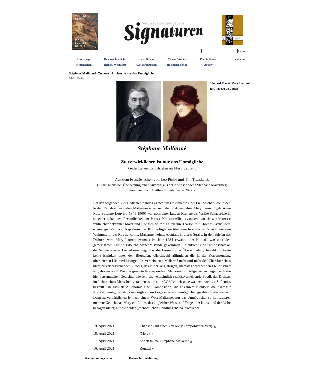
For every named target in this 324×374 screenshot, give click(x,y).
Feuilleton (239, 59)
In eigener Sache (177, 64)
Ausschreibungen (146, 64)
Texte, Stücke (146, 59)
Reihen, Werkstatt (115, 64)
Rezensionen (84, 64)
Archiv (208, 64)
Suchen (242, 50)
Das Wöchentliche (115, 59)
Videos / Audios (177, 59)
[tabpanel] (231, 86)
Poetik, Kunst (208, 59)
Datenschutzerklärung (143, 358)
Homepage (84, 59)
